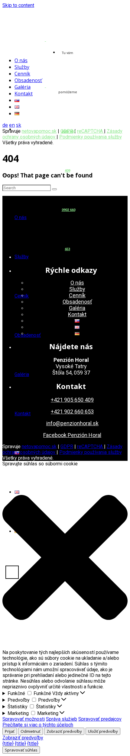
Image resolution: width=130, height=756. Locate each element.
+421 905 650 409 (72, 400)
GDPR (66, 446)
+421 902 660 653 (72, 411)
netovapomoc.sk (39, 131)
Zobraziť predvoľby (64, 731)
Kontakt (23, 413)
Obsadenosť (28, 335)
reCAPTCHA (90, 131)
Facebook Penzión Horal (72, 435)
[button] (65, 558)
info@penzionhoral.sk (72, 423)
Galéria (22, 374)
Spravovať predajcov (100, 719)
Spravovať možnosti (23, 719)
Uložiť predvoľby (103, 731)
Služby (22, 257)
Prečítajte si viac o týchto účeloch (37, 725)
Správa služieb (61, 719)
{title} (8, 743)
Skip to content (18, 5)
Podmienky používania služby (90, 137)
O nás (21, 217)
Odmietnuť (31, 731)
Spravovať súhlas (21, 750)
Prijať (10, 731)
